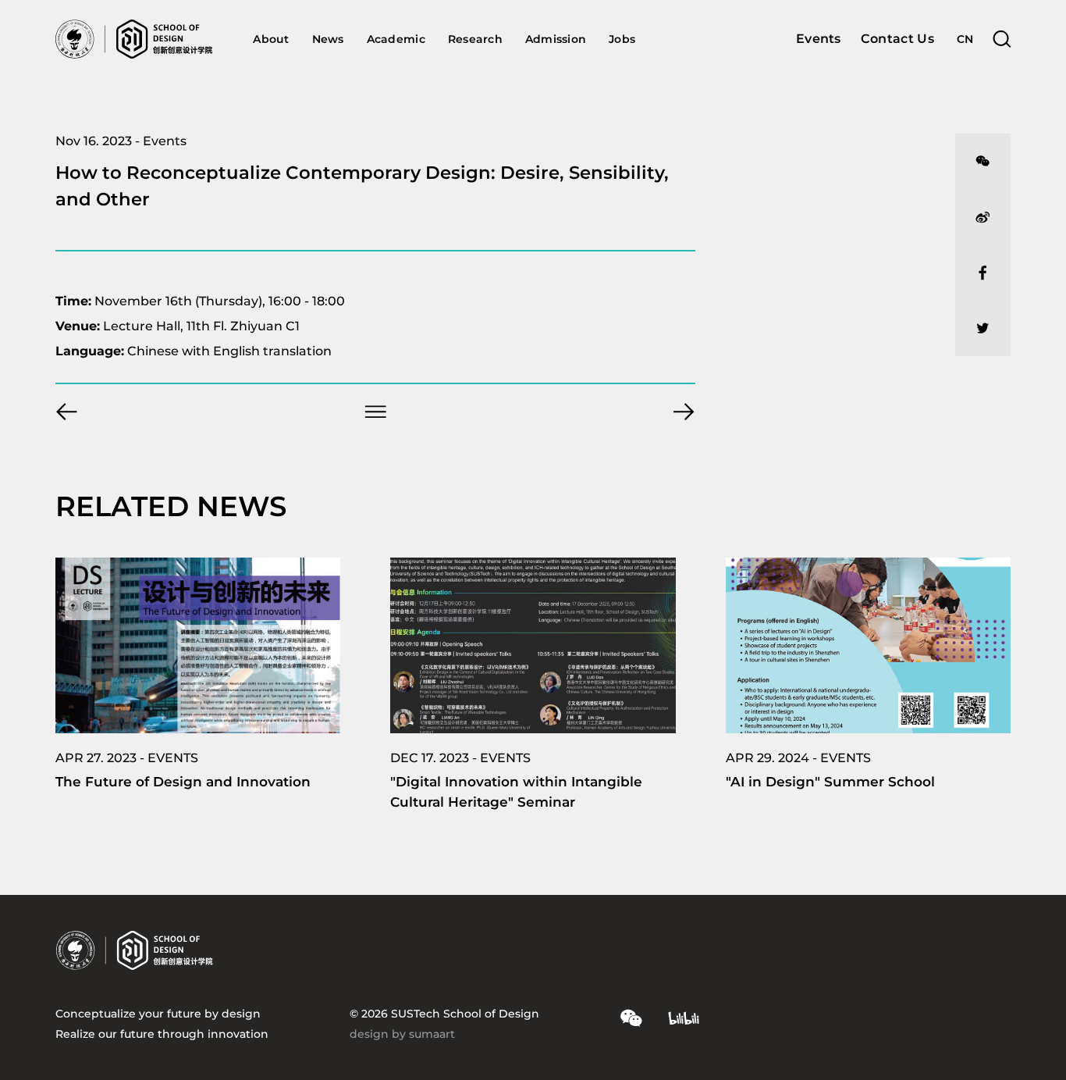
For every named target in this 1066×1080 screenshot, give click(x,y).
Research (475, 39)
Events (818, 38)
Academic (396, 39)
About (271, 39)
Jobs (622, 39)
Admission (556, 39)
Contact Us (897, 38)
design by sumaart (402, 1034)
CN (965, 39)
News (328, 39)
